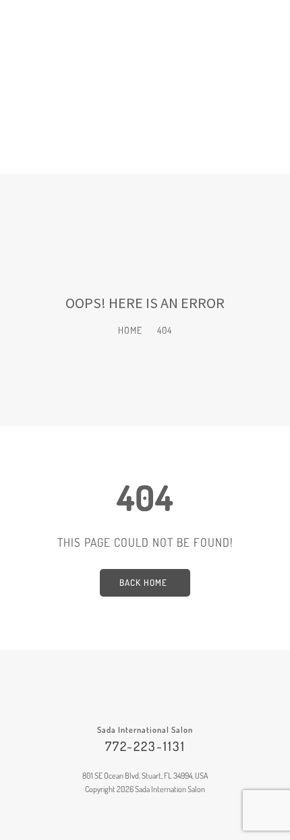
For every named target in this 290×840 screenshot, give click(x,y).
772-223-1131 (145, 746)
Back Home (143, 582)
